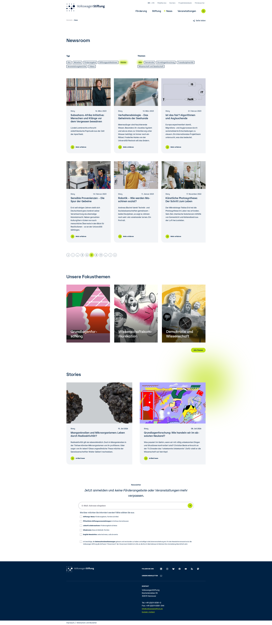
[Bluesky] (173, 569)
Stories (123, 62)
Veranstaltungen (187, 11)
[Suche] (203, 11)
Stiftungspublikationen (108, 62)
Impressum (70, 623)
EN (153, 3)
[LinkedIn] (161, 569)
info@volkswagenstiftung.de (152, 609)
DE (149, 3)
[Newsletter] (161, 576)
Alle (69, 62)
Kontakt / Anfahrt (148, 612)
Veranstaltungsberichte (76, 66)
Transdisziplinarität (185, 62)
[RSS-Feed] (192, 569)
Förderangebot (90, 62)
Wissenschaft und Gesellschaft (151, 66)
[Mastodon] (198, 569)
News (169, 11)
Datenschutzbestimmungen (105, 541)
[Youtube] (186, 569)
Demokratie (149, 62)
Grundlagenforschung (166, 62)
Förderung (141, 11)
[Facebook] (180, 569)
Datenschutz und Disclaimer (87, 623)
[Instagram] (167, 569)
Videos (92, 66)
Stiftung (156, 11)
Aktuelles (77, 62)
